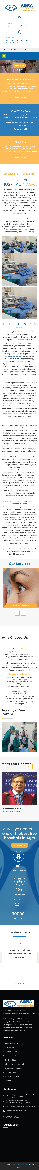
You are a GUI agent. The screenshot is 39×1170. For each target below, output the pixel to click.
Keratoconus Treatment (14, 1056)
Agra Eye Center (19, 845)
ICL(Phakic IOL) (10, 1048)
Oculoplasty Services (13, 1068)
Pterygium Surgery (12, 1076)
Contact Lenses (21, 605)
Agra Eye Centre (23, 1164)
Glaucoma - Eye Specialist (15, 1064)
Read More (19, 97)
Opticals (8, 1080)
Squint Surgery (10, 1072)
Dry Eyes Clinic (10, 1060)
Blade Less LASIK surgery (14, 1044)
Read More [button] (19, 65)
